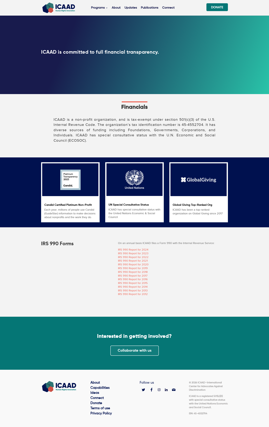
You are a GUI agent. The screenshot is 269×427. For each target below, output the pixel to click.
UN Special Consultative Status (129, 204)
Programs (98, 8)
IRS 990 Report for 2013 (133, 290)
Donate (217, 7)
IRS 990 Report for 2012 (133, 294)
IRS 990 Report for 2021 (133, 260)
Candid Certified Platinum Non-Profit (68, 205)
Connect (168, 8)
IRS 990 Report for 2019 (133, 268)
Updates (131, 8)
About (116, 8)
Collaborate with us (134, 350)
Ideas (94, 393)
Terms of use (100, 408)
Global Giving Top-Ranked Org (192, 205)
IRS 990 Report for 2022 (133, 257)
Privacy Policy (101, 413)
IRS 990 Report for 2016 (133, 279)
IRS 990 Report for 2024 (133, 249)
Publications (149, 8)
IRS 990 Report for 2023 (133, 253)
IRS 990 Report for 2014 (133, 286)
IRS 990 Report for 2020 (133, 264)
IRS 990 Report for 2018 (133, 271)
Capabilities (100, 388)
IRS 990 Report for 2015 (133, 283)
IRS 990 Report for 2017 (132, 275)
